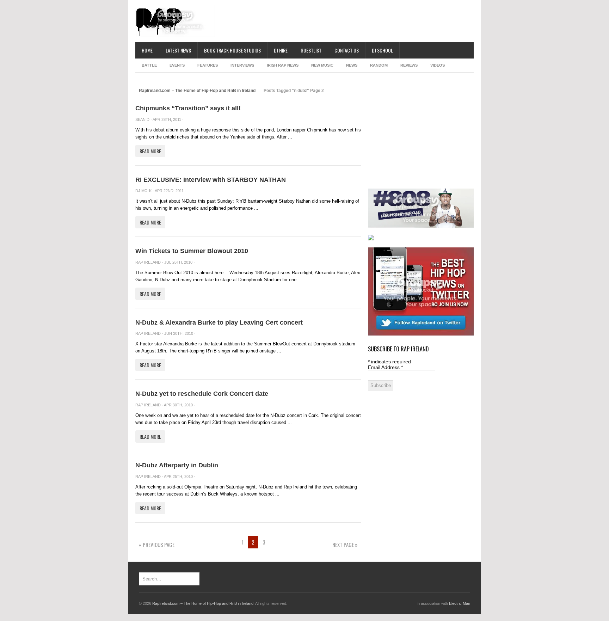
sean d (142, 119)
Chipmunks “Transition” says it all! (188, 108)
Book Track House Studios (232, 50)
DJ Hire (281, 50)
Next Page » (344, 544)
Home (147, 50)
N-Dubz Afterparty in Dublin (176, 465)
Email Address (385, 367)
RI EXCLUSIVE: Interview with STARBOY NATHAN (210, 179)
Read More (150, 151)
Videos (437, 65)
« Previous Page (156, 544)
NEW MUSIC (322, 65)
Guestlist (311, 50)
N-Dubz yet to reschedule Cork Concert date (201, 393)
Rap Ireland (148, 262)
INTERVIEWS (242, 65)
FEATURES (207, 65)
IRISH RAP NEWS (283, 65)
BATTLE (149, 65)
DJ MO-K (143, 191)
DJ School (382, 50)
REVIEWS (409, 65)
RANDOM (379, 65)
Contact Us (346, 50)
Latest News (178, 50)
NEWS (351, 65)
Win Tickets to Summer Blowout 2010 (191, 250)
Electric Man (459, 603)
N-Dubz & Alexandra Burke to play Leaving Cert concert (219, 322)
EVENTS (177, 65)
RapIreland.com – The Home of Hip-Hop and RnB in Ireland (197, 90)
